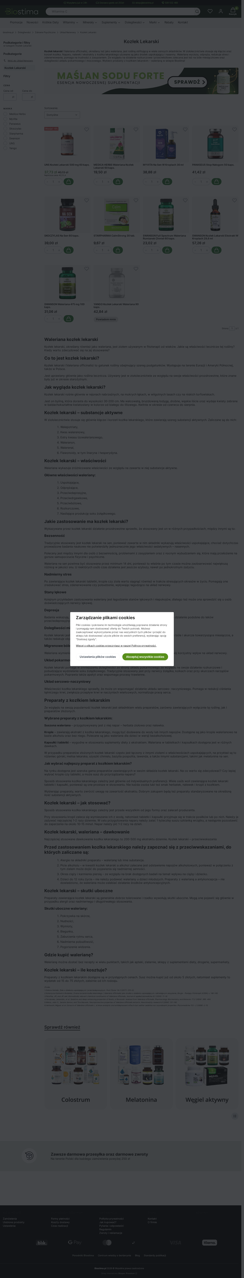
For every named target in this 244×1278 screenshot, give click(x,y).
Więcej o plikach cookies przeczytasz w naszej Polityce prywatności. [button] (116, 645)
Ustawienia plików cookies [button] (98, 657)
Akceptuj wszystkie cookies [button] (145, 657)
